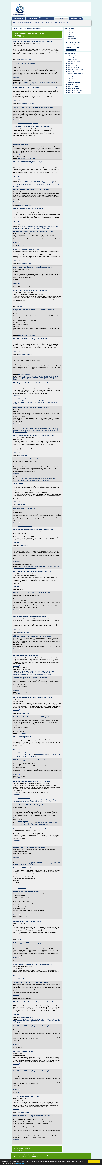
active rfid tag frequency (74, 92)
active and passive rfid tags (75, 69)
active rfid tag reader (73, 77)
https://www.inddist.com (24, 141)
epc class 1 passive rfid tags (20, 402)
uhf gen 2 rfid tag (31, 228)
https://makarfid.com (23, 978)
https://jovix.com (22, 888)
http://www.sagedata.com (24, 374)
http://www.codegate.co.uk (25, 752)
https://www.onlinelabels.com (25, 427)
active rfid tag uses (50, 82)
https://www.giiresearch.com (25, 354)
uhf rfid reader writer (19, 568)
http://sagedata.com (23, 821)
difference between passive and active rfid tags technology (38, 181)
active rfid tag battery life (47, 671)
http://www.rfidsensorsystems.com (27, 158)
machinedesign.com (23, 545)
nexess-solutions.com (23, 632)
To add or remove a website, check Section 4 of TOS (26, 1156)
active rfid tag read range (29, 756)
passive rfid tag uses (43, 228)
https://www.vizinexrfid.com (25, 526)
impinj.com (21, 939)
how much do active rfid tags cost (32, 376)
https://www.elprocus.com (24, 713)
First (17, 1148)
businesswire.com (22, 1092)
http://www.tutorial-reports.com (26, 777)
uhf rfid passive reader (74, 61)
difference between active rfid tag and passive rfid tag (30, 183)
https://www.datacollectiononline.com (27, 103)
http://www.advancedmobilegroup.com (28, 123)
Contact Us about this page (41, 1155)
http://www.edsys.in (23, 179)
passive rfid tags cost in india (28, 226)
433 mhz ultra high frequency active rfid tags (31, 400)
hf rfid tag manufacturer (28, 82)
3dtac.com (21, 1143)
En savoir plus (20, 1163)
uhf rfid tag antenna (73, 86)
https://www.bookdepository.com (26, 335)
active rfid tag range (73, 88)
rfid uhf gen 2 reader (41, 566)
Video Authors (34, 22)
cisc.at (20, 1067)
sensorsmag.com (22, 733)
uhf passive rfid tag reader (30, 429)
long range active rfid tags (29, 801)
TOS (21, 1155)
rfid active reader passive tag (49, 429)
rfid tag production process (28, 480)
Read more (16, 55)
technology (33, 18)
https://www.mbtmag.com (24, 263)
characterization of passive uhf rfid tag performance (45, 226)
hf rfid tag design (30, 84)
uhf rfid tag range (72, 80)
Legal (17, 1155)
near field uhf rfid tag (73, 67)
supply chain (18, 18)
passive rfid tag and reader (21, 430)
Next (26, 1148)
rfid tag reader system (48, 1019)
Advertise (57, 22)
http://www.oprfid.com (23, 693)
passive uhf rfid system (74, 71)
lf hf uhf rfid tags (39, 82)
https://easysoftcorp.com (24, 398)
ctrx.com (20, 652)
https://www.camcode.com (25, 205)
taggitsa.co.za (21, 504)
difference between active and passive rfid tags (36, 184)
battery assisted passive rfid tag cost (31, 671)
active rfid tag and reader (52, 376)
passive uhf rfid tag (45, 478)
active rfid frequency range (75, 90)
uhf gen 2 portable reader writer (28, 566)
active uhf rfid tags (43, 480)
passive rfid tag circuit (45, 824)
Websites (26, 22)
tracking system (76, 18)
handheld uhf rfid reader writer (54, 566)
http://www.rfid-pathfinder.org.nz (26, 1112)
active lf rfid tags (48, 863)
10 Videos (21, 36)
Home (14, 22)
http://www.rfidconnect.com (25, 59)
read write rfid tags (28, 754)
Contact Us (64, 22)
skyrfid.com (21, 306)
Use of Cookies (28, 1155)
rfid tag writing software (41, 754)
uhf (61, 19)
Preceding (22, 1148)
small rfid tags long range (44, 801)
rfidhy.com (21, 476)
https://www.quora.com (24, 798)
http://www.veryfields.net (24, 224)
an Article (49, 22)
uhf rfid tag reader (73, 65)
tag (47, 18)
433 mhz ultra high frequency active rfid (50, 400)
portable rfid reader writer (30, 568)
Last (29, 1148)
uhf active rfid (71, 63)
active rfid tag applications (75, 75)
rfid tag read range (45, 800)
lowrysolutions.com (23, 245)
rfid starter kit (51, 754)
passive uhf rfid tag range (35, 378)
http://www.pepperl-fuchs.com (25, 1017)
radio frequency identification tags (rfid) (43, 430)
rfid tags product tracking (30, 478)
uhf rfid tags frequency (74, 82)
